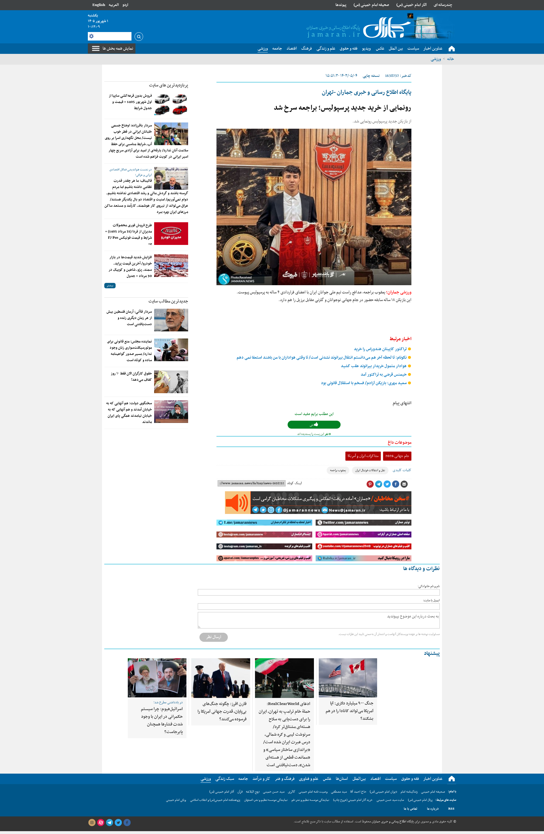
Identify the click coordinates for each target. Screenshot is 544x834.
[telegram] (109, 823)
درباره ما (433, 809)
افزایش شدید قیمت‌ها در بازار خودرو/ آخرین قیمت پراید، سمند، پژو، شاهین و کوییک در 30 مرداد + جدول (130, 266)
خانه (450, 59)
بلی (312, 425)
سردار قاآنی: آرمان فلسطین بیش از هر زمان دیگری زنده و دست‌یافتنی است (129, 318)
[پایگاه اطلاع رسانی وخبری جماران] (357, 28)
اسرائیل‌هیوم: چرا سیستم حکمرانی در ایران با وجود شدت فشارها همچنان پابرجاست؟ (162, 720)
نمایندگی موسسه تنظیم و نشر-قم (310, 800)
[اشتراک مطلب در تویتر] (387, 484)
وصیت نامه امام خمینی (313, 792)
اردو (125, 5)
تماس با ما (410, 809)
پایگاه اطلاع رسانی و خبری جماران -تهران (366, 92)
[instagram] (92, 823)
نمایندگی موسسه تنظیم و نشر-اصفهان (266, 800)
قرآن (240, 792)
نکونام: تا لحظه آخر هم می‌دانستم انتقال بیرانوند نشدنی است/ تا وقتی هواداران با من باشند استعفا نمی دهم (322, 357)
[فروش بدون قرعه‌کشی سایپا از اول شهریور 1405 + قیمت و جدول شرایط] (171, 104)
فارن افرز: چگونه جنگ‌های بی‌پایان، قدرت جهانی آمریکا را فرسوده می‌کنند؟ (221, 711)
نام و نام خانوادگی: (429, 586)
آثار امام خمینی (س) (411, 5)
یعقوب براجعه (338, 470)
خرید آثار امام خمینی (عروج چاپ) (353, 800)
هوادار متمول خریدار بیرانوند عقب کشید (374, 366)
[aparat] (101, 823)
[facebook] (127, 823)
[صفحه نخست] (451, 48)
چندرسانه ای (443, 5)
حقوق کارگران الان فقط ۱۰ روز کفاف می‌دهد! (131, 377)
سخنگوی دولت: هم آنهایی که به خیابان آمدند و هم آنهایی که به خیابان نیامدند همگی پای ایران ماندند (129, 412)
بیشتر (110, 285)
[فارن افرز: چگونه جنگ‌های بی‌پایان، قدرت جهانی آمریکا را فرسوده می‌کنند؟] (220, 678)
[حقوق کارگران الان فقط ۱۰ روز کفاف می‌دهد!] (171, 382)
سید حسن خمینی (273, 792)
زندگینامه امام (409, 792)
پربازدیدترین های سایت (168, 85)
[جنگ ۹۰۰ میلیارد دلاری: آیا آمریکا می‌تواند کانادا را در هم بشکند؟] (348, 677)
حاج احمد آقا (358, 792)
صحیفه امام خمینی (433, 792)
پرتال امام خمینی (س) (420, 800)
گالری (291, 792)
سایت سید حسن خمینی (390, 800)
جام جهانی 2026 (397, 456)
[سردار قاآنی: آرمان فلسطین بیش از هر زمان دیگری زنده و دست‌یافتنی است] (171, 320)
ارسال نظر (213, 637)
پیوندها (340, 5)
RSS (451, 809)
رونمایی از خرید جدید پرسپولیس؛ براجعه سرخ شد (342, 108)
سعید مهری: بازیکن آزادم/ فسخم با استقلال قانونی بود (364, 383)
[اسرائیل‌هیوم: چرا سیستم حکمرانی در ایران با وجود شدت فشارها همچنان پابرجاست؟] (157, 678)
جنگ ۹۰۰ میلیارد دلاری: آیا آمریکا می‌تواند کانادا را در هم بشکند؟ (349, 711)
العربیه (114, 5)
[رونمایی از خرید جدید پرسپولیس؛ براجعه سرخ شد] (313, 207)
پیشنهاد (432, 653)
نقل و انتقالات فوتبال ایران (370, 470)
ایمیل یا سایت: (431, 600)
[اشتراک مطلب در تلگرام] (378, 484)
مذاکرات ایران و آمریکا (363, 456)
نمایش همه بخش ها (118, 48)
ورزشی (436, 59)
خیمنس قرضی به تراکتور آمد (384, 374)
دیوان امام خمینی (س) (383, 792)
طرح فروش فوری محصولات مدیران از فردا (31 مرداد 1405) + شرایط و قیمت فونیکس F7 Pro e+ (128, 234)
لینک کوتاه (294, 483)
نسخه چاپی (371, 75)
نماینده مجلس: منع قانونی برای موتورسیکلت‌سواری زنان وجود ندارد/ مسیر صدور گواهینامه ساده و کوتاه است (129, 350)
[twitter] (118, 823)
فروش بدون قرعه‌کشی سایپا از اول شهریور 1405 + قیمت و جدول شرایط (130, 102)
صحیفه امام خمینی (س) (371, 5)
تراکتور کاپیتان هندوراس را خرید (380, 349)
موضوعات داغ (399, 442)
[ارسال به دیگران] (404, 484)
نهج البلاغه (253, 792)
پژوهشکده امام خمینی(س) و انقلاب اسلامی (215, 800)
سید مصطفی (339, 792)
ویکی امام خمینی (176, 800)
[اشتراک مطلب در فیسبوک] (396, 484)
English (98, 5)
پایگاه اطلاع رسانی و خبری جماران (392, 821)
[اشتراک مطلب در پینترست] (370, 484)
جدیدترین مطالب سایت (168, 301)
